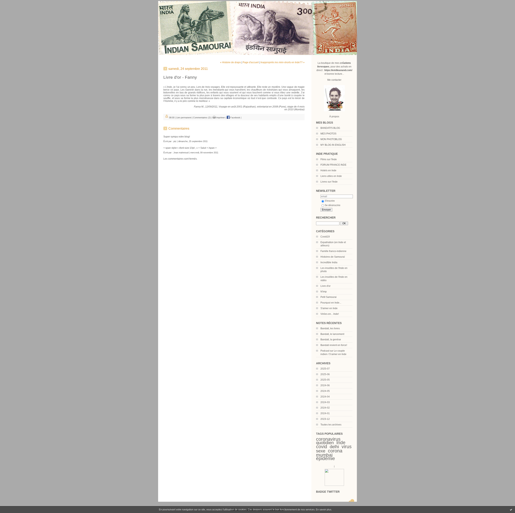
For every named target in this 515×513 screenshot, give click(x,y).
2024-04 (325, 396)
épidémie (325, 458)
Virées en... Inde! (329, 314)
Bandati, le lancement (332, 334)
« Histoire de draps (230, 62)
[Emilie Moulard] (334, 485)
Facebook (235, 117)
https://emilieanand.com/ (338, 70)
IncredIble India (328, 262)
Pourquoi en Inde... (330, 302)
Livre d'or (325, 286)
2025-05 (325, 379)
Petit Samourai (328, 297)
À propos (334, 116)
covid (321, 446)
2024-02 (325, 407)
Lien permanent (183, 117)
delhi (334, 446)
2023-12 (325, 419)
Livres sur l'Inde (329, 181)
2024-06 (325, 385)
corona (335, 450)
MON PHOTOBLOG (331, 139)
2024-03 (325, 402)
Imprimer (220, 117)
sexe (320, 450)
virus (347, 446)
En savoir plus (323, 509)
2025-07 (325, 368)
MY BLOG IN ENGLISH (333, 144)
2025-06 (325, 374)
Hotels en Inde (328, 170)
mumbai (324, 455)
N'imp (323, 291)
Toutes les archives (330, 424)
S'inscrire (330, 200)
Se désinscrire (332, 205)
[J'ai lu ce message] (511, 509)
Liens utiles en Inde (331, 176)
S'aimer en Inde (329, 308)
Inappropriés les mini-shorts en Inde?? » (283, 62)
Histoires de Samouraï (332, 256)
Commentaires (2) (202, 117)
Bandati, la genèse (330, 339)
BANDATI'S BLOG (330, 128)
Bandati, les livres (330, 328)
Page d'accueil (251, 62)
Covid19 (325, 236)
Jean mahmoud (180, 152)
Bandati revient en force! (333, 345)
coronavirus (328, 439)
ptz (174, 141)
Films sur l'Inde (328, 159)
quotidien (325, 442)
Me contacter (334, 79)
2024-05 (325, 391)
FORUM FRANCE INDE (333, 164)
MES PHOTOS (328, 133)
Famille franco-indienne (333, 251)
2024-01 (325, 413)
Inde (340, 442)
